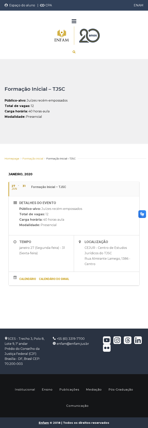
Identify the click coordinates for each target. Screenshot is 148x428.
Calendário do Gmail (54, 279)
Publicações (69, 389)
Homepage (12, 158)
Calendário (27, 279)
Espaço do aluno (21, 5)
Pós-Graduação (120, 389)
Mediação (94, 389)
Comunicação (77, 406)
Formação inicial (33, 158)
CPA (48, 5)
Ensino (47, 389)
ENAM (138, 5)
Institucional (25, 389)
